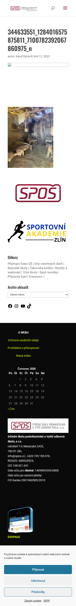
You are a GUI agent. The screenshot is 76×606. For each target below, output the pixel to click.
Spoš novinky (49, 272)
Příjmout (38, 569)
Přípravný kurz (17, 276)
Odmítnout (38, 581)
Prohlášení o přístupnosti (23, 348)
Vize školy (30, 272)
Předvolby (38, 592)
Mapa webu (23, 355)
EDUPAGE (14, 537)
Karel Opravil (24, 56)
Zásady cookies (32, 600)
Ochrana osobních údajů (23, 340)
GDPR (46, 600)
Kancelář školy (18, 268)
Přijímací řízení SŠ (20, 264)
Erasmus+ (36, 276)
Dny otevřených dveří (49, 264)
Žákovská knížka (41, 268)
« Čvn (11, 409)
